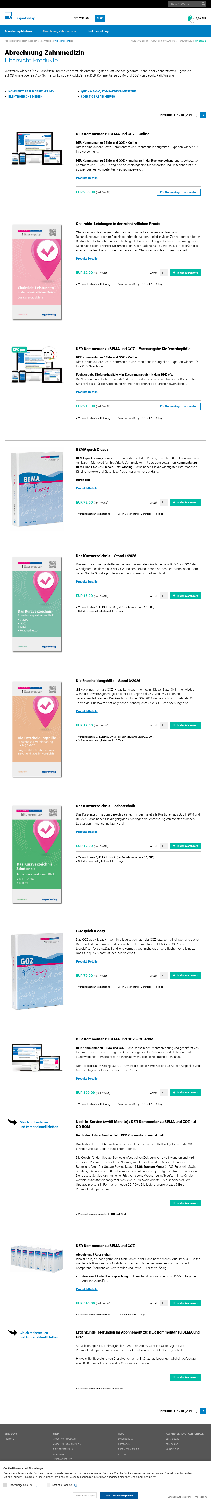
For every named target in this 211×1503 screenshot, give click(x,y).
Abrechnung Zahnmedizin (59, 30)
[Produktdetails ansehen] (37, 148)
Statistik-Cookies (62, 1485)
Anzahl (154, 272)
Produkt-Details (87, 178)
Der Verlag (81, 18)
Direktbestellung (98, 30)
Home (121, 1434)
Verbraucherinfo (139, 41)
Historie (9, 1439)
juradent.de (172, 1449)
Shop (100, 18)
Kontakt (122, 1454)
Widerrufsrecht (62, 41)
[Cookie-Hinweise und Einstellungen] (36, 1485)
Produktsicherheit (128, 1449)
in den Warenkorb (187, 272)
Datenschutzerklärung (180, 1496)
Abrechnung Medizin (18, 30)
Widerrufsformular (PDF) (164, 41)
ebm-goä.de (172, 1444)
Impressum (200, 1496)
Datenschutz (186, 41)
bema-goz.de (172, 1439)
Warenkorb (200, 41)
